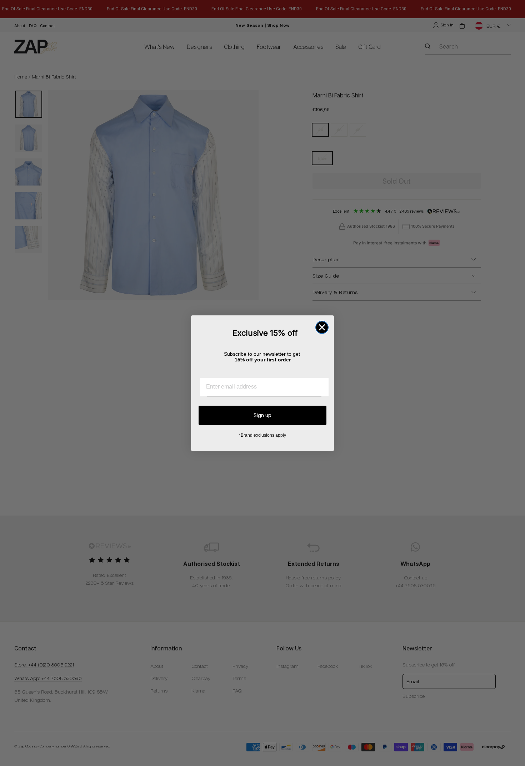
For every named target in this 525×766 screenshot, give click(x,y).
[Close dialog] (322, 327)
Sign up (262, 415)
